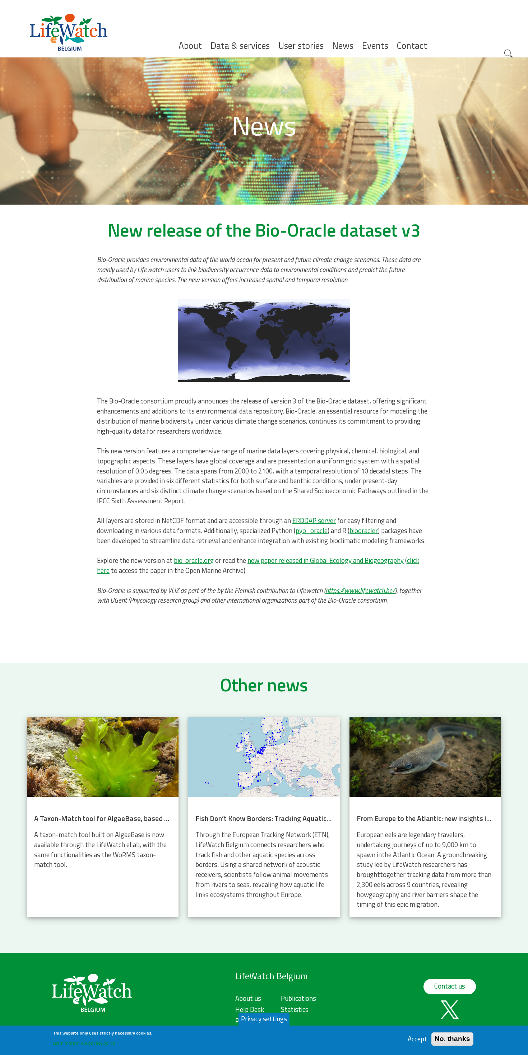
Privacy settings (264, 1019)
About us (248, 998)
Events (375, 45)
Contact (412, 45)
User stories (301, 45)
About (190, 45)
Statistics (295, 1009)
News (342, 45)
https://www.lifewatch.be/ (360, 590)
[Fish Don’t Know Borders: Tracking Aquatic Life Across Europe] (264, 817)
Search (509, 54)
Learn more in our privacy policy (84, 1042)
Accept (417, 1039)
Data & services (240, 45)
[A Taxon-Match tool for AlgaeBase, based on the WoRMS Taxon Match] (103, 817)
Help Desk (249, 1009)
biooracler (363, 531)
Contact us (449, 986)
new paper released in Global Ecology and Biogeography (325, 560)
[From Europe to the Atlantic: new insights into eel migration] (425, 817)
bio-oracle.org (194, 560)
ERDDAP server (314, 520)
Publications (298, 998)
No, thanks (452, 1038)
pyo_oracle (312, 531)
